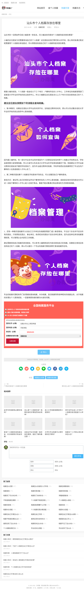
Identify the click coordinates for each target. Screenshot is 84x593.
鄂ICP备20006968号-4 (53, 585)
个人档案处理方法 (10, 528)
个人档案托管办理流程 (40, 509)
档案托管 (65, 8)
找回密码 (22, 3)
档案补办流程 (9, 509)
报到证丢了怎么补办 (11, 523)
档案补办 (76, 8)
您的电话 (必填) (11, 327)
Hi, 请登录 (5, 3)
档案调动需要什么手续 (40, 505)
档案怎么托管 (39, 377)
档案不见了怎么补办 (67, 523)
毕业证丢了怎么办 (66, 528)
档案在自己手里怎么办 (12, 514)
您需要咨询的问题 (12, 336)
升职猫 (7, 7)
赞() (44, 352)
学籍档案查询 (65, 495)
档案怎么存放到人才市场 (41, 486)
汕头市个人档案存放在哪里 (44, 23)
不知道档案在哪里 (11, 500)
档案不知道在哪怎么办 (12, 519)
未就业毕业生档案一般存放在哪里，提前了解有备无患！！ (33, 434)
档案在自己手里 (38, 514)
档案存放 (63, 505)
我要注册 (14, 3)
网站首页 (41, 8)
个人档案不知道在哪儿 (40, 500)
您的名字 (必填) (11, 323)
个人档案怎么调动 (66, 500)
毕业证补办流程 (38, 528)
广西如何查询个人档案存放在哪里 (15, 386)
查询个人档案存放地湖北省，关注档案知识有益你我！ (13, 434)
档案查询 (8, 491)
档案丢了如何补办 (39, 495)
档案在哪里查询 (66, 486)
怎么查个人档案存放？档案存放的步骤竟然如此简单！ (33, 412)
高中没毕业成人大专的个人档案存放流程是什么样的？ (74, 412)
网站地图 (43, 585)
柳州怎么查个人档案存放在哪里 (72, 386)
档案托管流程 (51, 377)
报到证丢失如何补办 (39, 519)
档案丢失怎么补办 (38, 523)
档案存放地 (8, 505)
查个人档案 (53, 8)
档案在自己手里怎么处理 (68, 514)
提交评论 (77, 456)
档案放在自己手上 (66, 519)
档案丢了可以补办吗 (12, 495)
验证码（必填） (20, 332)
